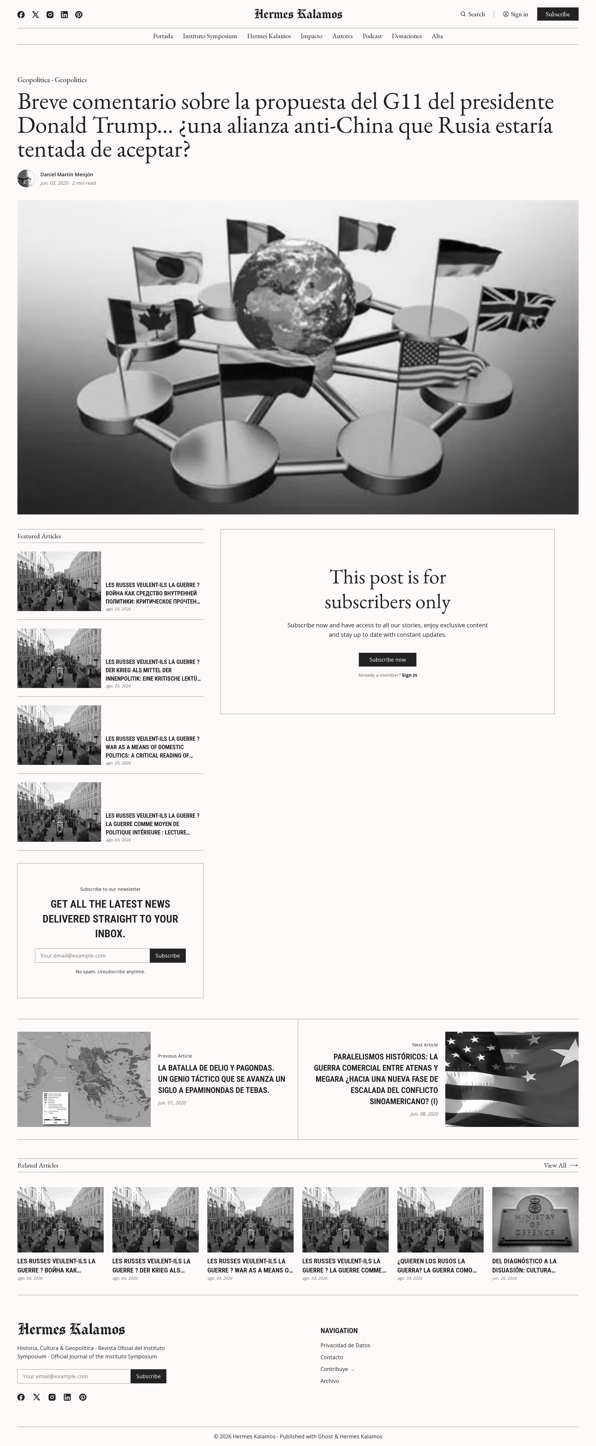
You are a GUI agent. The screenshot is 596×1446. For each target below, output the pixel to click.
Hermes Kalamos (269, 36)
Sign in (409, 675)
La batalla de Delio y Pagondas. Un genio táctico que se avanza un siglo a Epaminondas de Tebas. (221, 1079)
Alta (437, 36)
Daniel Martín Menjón (66, 174)
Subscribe (558, 14)
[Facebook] (21, 14)
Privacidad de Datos (345, 1345)
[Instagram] (50, 14)
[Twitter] (35, 14)
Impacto (311, 36)
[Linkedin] (64, 14)
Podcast (372, 36)
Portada (163, 36)
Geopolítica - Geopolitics (52, 79)
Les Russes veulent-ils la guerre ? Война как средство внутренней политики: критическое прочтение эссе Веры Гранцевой (154, 593)
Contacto (332, 1357)
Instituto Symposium (210, 36)
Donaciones (407, 36)
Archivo (330, 1381)
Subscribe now (387, 659)
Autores (342, 36)
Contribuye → (338, 1369)
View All (555, 1165)
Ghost (325, 1436)
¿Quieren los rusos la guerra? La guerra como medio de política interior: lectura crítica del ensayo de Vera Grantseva (439, 1266)
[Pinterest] (78, 14)
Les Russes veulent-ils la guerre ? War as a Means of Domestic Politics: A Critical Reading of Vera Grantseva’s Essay (152, 747)
